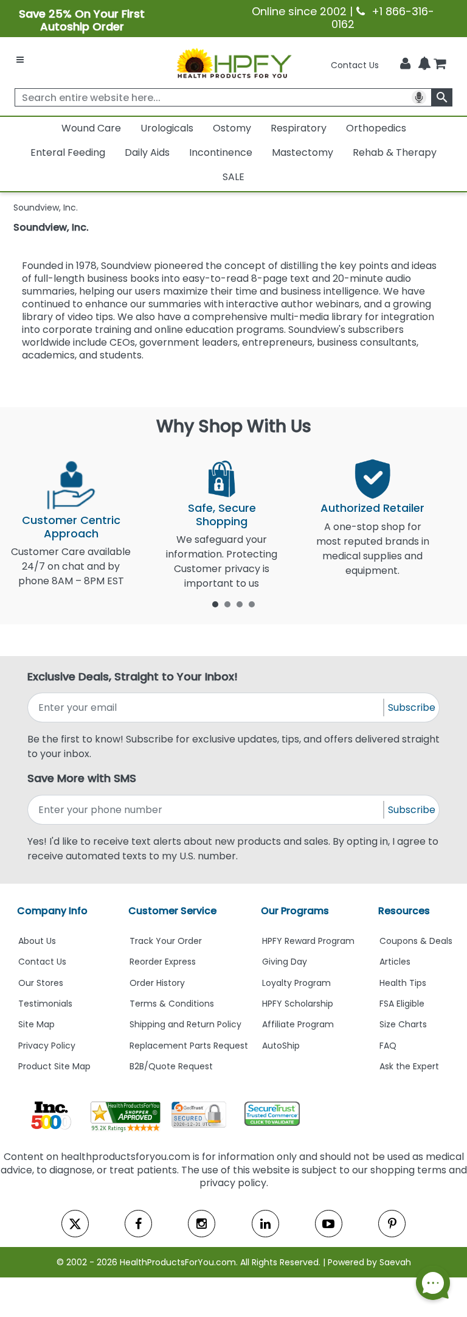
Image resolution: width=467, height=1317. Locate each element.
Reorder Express (163, 961)
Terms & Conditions (172, 1003)
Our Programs (295, 910)
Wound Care (91, 128)
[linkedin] (265, 1223)
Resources (404, 910)
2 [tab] (227, 604)
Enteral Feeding (67, 152)
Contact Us (355, 65)
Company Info (52, 910)
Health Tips (402, 983)
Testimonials (45, 1003)
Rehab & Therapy (395, 152)
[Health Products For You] (233, 62)
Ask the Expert (409, 1066)
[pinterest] (392, 1223)
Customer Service (172, 910)
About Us (37, 941)
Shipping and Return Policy (185, 1024)
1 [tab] (215, 604)
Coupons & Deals (415, 941)
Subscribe (411, 707)
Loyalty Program (296, 983)
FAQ (387, 1045)
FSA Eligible (401, 1003)
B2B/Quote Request (171, 1066)
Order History (157, 983)
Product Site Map (54, 1066)
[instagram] (201, 1223)
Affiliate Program (298, 1024)
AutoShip (281, 1045)
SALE (233, 177)
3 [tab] (240, 604)
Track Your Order (166, 941)
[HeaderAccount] (405, 64)
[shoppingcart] (440, 65)
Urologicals (166, 128)
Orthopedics (376, 128)
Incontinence (220, 152)
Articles (394, 961)
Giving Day (284, 961)
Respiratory (299, 128)
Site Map (36, 1024)
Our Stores (40, 983)
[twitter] (75, 1223)
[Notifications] (424, 64)
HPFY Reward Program (308, 941)
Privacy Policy (46, 1045)
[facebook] (138, 1223)
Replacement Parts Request (189, 1045)
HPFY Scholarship (297, 1003)
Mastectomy (302, 152)
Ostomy (232, 128)
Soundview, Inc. (51, 227)
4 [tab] (252, 604)
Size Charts (403, 1024)
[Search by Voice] (419, 97)
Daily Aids (147, 152)
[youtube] (328, 1223)
